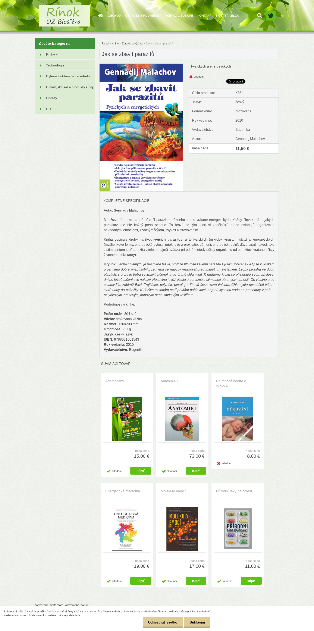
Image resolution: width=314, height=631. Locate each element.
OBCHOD (114, 15)
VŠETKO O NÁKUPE (179, 15)
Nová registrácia (265, 3)
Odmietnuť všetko (162, 622)
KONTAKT (204, 15)
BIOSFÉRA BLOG (227, 15)
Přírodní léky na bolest (234, 491)
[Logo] (64, 15)
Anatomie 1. (170, 381)
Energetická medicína (122, 491)
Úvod (105, 43)
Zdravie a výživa (132, 43)
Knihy (115, 43)
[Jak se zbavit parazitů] (141, 65)
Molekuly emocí (173, 491)
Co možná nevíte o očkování (231, 383)
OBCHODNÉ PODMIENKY (143, 15)
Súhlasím (197, 622)
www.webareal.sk (76, 605)
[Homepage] (100, 16)
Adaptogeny (114, 381)
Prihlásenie (245, 3)
